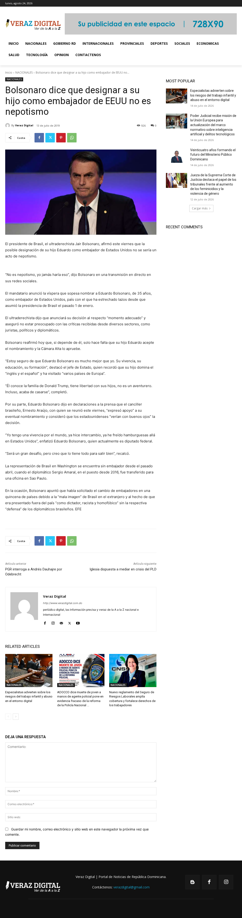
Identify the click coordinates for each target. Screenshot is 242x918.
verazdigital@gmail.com (131, 887)
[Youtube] (78, 622)
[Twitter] (50, 137)
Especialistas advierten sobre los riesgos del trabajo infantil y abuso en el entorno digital (28, 696)
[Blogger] (192, 882)
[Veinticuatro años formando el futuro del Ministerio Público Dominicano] (176, 155)
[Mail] (61, 622)
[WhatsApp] (72, 137)
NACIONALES (24, 73)
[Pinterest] (61, 137)
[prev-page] (8, 717)
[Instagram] (53, 622)
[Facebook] (39, 137)
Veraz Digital (24, 125)
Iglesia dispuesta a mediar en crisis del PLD (123, 569)
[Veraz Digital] (8, 125)
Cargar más (199, 208)
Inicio (8, 73)
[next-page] (16, 717)
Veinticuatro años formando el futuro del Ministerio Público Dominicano (213, 154)
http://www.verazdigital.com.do (62, 603)
